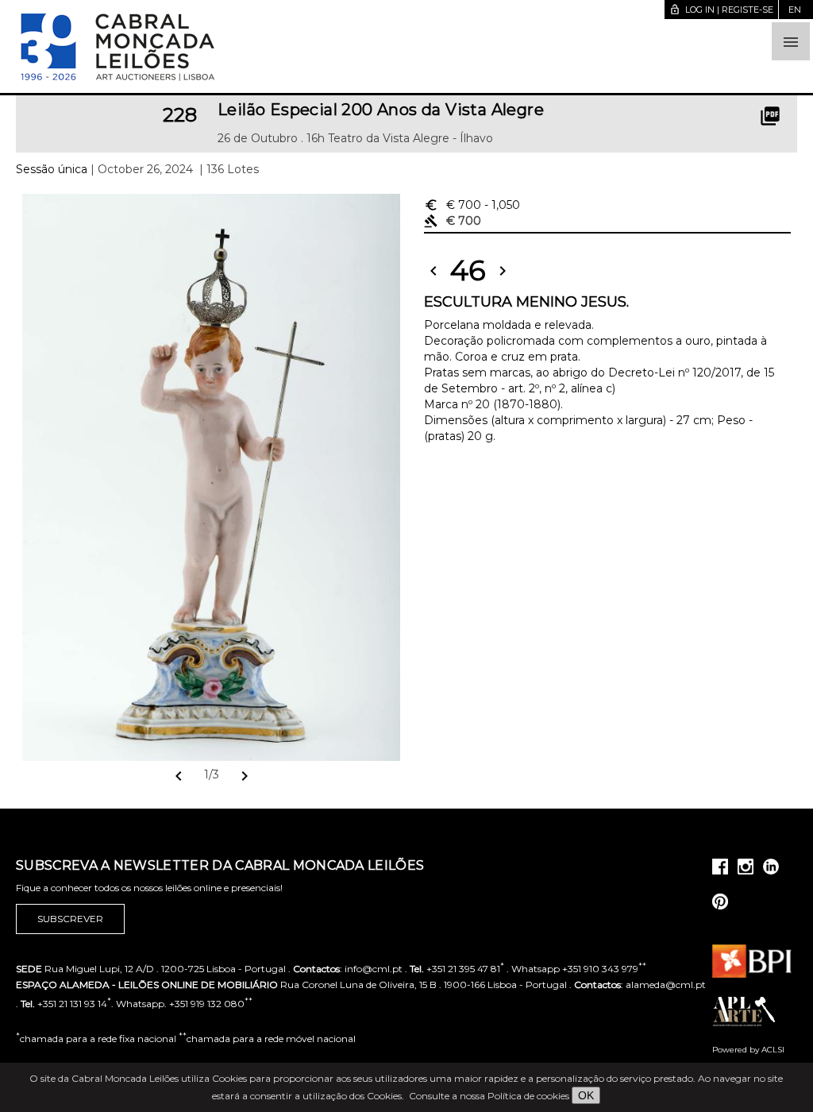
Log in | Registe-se (721, 9)
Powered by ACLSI (748, 1049)
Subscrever (70, 919)
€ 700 (472, 205)
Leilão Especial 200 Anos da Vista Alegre (381, 109)
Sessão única (51, 169)
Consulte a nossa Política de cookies (489, 1096)
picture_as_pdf (770, 116)
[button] (791, 41)
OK (586, 1095)
